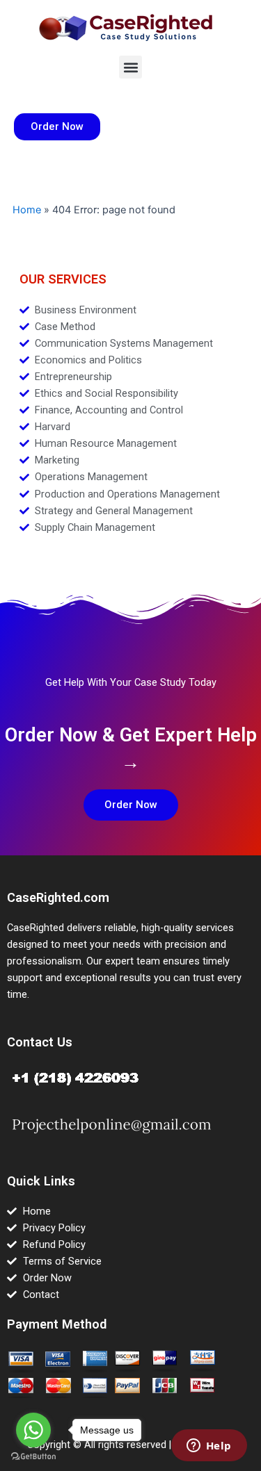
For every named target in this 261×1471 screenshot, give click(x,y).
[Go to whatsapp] (33, 1430)
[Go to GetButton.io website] (33, 1456)
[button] (130, 67)
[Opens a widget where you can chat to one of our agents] (209, 1446)
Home (27, 210)
